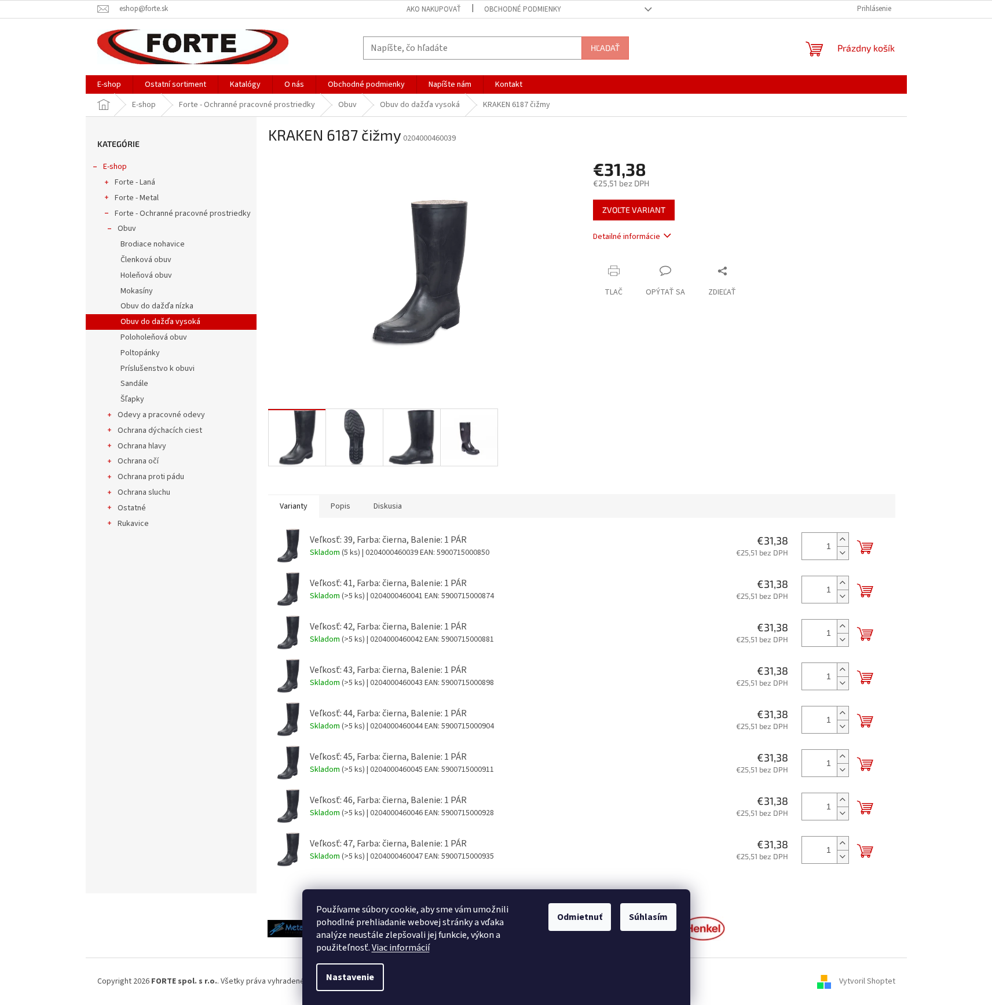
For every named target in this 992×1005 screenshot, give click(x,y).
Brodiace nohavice (152, 244)
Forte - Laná (135, 182)
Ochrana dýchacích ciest (160, 430)
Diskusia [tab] (388, 506)
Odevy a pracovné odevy (161, 415)
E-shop (115, 166)
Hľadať (605, 48)
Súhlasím (648, 917)
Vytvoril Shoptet (867, 981)
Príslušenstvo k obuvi (157, 368)
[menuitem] (109, 84)
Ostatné (132, 508)
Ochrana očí (138, 461)
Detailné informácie (626, 236)
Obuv (127, 228)
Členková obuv (145, 260)
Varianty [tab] (294, 506)
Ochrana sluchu (144, 492)
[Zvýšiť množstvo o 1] (842, 539)
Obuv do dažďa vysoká (160, 321)
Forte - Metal (137, 198)
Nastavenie (350, 977)
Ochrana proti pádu (151, 477)
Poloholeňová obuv (153, 337)
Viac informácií (401, 947)
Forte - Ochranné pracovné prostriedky (183, 213)
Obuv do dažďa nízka (156, 306)
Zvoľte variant (633, 210)
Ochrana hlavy (142, 446)
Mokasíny (136, 291)
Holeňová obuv (146, 275)
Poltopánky (140, 353)
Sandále (134, 383)
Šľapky (132, 399)
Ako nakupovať (434, 9)
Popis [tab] (340, 506)
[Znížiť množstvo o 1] (842, 552)
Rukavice (133, 523)
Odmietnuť (579, 917)
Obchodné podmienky (522, 9)
